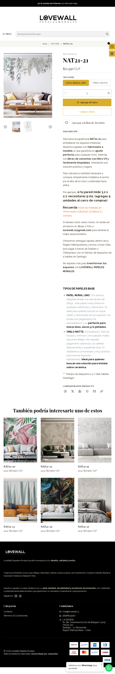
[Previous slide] (6, 127)
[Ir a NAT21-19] (94, 440)
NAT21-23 (9, 526)
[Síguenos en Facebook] (20, 595)
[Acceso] (112, 54)
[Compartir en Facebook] (65, 391)
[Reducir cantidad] (65, 93)
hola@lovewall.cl (71, 611)
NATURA (55, 44)
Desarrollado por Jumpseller (44, 654)
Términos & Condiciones (16, 615)
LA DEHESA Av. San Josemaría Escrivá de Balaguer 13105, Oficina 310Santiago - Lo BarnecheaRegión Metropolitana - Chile (84, 624)
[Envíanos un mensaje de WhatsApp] (109, 668)
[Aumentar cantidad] (108, 93)
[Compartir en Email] (94, 391)
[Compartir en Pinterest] (87, 391)
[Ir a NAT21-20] (20, 440)
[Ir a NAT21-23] (20, 500)
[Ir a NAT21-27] (94, 500)
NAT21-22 (46, 466)
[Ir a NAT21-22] (57, 440)
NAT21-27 (83, 526)
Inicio (44, 44)
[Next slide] (50, 127)
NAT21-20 (9, 466)
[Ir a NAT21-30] (57, 500)
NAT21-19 (83, 466)
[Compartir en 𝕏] (72, 391)
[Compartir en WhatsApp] (79, 391)
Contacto (8, 611)
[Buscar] (107, 34)
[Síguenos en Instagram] (15, 595)
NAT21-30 (46, 526)
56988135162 (69, 615)
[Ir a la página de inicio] (57, 19)
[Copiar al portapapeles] (101, 391)
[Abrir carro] (112, 47)
